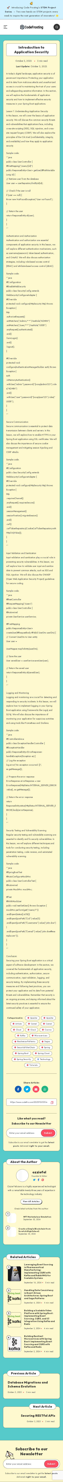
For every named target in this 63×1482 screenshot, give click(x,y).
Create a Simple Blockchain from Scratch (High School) (34, 1230)
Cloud (18, 1030)
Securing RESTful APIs (38, 1415)
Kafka (22, 1035)
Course (48, 1030)
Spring (47, 1047)
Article (18, 1024)
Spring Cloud (44, 1053)
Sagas (47, 1041)
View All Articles (31, 1201)
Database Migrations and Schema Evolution (28, 1384)
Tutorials (34, 1065)
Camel (34, 1024)
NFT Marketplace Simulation (37, 1217)
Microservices (41, 1035)
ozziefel (39, 1172)
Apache (33, 1018)
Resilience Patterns (26, 1041)
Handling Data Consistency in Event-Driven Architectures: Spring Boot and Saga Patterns (39, 1294)
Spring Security (24, 1059)
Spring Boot (23, 1053)
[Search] (57, 27)
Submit (48, 1132)
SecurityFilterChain (26, 1047)
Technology (45, 1059)
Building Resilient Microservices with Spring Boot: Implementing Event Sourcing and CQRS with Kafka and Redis (38, 1341)
